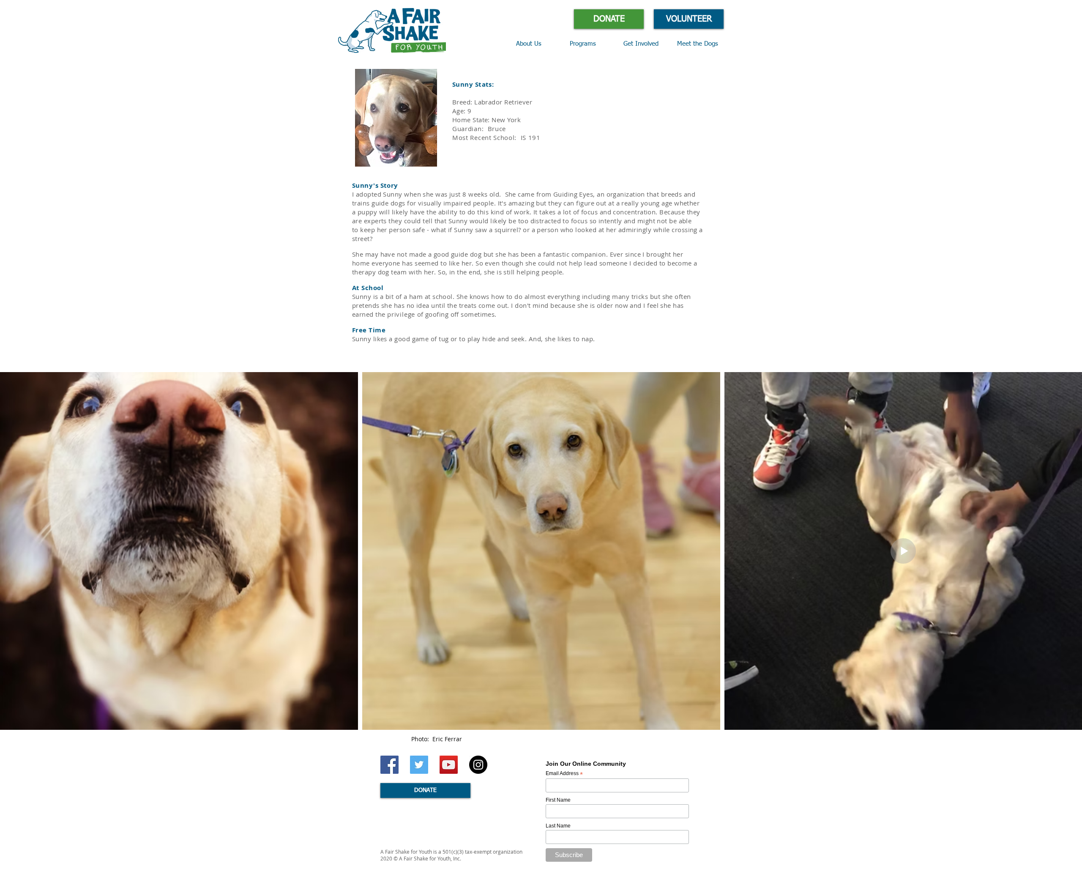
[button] (590, 43)
